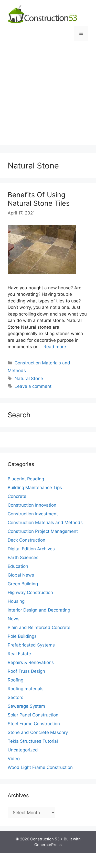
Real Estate (19, 653)
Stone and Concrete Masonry (38, 732)
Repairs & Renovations (31, 662)
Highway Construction (30, 592)
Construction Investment (33, 513)
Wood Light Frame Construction (40, 767)
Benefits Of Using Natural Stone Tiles (39, 199)
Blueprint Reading (26, 478)
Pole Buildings (22, 636)
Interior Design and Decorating (39, 610)
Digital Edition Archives (31, 548)
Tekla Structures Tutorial (33, 741)
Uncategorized (23, 749)
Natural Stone (29, 378)
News (13, 618)
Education (18, 566)
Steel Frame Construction (34, 723)
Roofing (15, 680)
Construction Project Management (43, 531)
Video (14, 758)
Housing (16, 601)
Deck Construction (26, 540)
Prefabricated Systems (31, 645)
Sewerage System (26, 706)
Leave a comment (33, 386)
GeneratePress (48, 844)
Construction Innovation (32, 505)
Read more (55, 346)
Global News (21, 575)
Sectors (15, 697)
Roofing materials (26, 688)
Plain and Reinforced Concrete (39, 627)
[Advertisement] (48, 97)
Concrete (17, 496)
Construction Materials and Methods (45, 522)
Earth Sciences (23, 557)
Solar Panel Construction (33, 714)
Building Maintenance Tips (35, 487)
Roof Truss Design (26, 671)
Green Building (23, 583)
